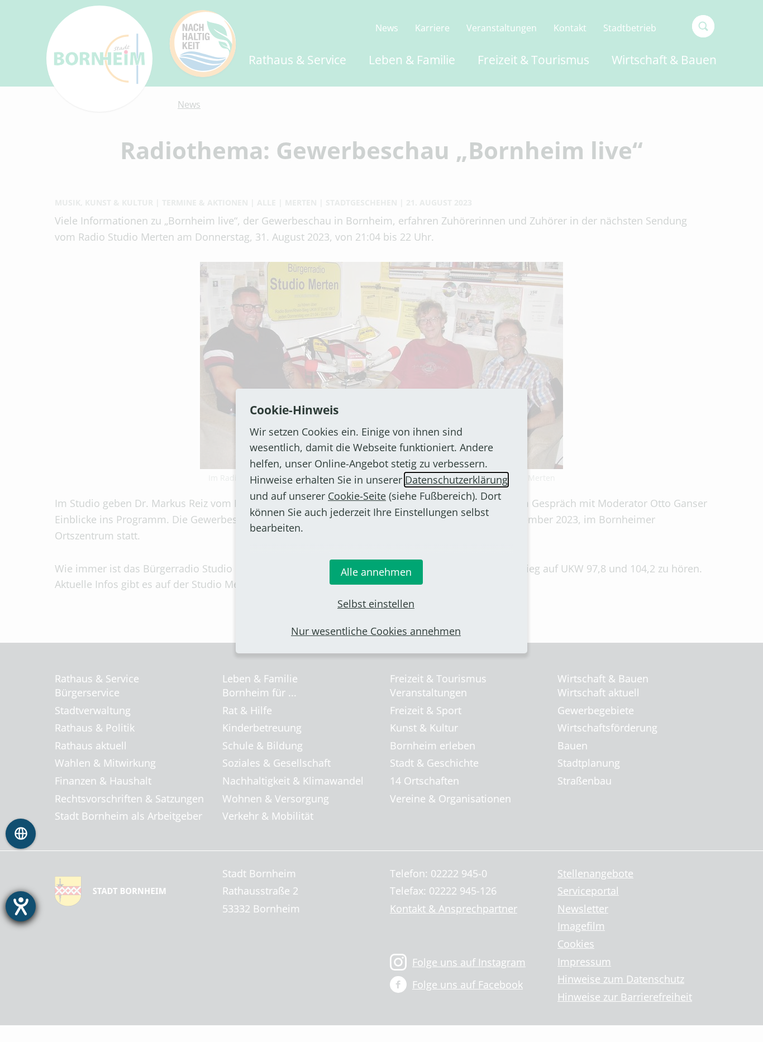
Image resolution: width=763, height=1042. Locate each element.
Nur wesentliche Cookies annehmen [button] (376, 631)
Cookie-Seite (357, 496)
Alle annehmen (376, 572)
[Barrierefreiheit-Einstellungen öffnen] (21, 906)
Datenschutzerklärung (456, 479)
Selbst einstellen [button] (375, 603)
